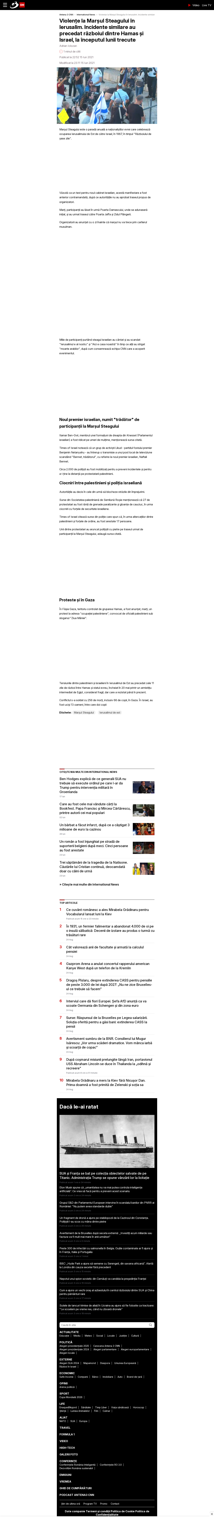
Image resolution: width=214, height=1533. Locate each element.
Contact (115, 1503)
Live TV (206, 5)
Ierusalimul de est (109, 712)
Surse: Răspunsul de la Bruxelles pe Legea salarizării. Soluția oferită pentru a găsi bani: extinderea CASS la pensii (106, 1022)
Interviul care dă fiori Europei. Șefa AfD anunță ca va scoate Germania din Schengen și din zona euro (106, 1003)
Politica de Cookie (123, 1511)
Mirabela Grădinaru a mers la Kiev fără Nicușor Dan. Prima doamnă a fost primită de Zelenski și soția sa (105, 1082)
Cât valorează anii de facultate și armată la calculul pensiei (105, 949)
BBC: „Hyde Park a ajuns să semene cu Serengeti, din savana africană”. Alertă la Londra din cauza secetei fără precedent (106, 1265)
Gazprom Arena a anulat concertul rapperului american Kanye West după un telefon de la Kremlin (107, 966)
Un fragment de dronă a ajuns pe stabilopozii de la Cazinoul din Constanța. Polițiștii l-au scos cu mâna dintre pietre (104, 1219)
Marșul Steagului (84, 712)
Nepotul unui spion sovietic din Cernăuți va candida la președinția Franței (103, 1278)
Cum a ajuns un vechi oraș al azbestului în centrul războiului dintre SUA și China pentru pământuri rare (107, 1292)
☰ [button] (5, 5)
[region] (107, 1525)
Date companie (75, 1511)
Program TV (90, 1503)
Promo (103, 1503)
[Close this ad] (211, 1514)
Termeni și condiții (98, 1511)
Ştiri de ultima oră (70, 1503)
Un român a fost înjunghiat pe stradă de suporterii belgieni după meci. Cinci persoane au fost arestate (94, 846)
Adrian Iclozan (68, 45)
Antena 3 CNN (66, 14)
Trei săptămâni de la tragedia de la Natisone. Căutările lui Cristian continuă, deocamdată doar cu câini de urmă (94, 866)
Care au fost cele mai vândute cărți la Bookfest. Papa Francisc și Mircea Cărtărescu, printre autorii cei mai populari (95, 808)
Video (195, 5)
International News (86, 14)
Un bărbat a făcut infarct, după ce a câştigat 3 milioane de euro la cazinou (95, 827)
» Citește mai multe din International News (89, 884)
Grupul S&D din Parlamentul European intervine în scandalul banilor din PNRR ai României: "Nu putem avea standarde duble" (107, 1204)
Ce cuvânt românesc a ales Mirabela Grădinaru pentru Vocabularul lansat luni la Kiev (107, 912)
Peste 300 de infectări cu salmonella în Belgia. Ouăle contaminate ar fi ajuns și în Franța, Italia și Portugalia (106, 1250)
